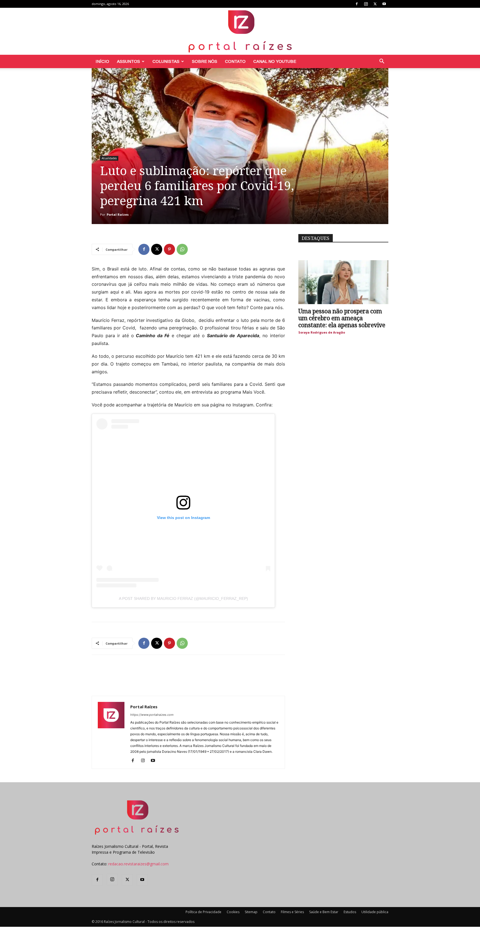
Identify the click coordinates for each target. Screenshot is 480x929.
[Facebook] (356, 4)
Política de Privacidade (203, 912)
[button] (381, 61)
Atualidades (109, 158)
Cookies (233, 912)
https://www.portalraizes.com (152, 715)
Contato (235, 61)
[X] (375, 4)
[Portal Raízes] (240, 31)
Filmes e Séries (292, 912)
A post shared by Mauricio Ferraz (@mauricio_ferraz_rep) (183, 598)
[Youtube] (384, 4)
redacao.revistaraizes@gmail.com (138, 863)
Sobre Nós (204, 61)
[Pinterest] (169, 249)
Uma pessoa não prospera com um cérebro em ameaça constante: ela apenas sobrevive (341, 318)
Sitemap (251, 912)
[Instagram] (366, 4)
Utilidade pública (374, 912)
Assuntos (128, 61)
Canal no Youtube (274, 61)
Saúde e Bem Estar (323, 912)
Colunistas (165, 61)
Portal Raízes (118, 214)
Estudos (350, 912)
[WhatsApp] (182, 249)
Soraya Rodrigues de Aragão (321, 332)
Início (102, 61)
